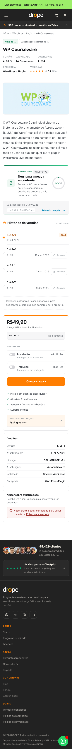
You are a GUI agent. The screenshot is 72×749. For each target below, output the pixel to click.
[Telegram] (15, 615)
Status (7, 632)
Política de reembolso (15, 715)
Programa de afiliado (14, 638)
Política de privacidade (16, 721)
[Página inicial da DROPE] (36, 15)
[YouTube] (33, 615)
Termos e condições (14, 709)
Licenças (8, 644)
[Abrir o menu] (6, 15)
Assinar (60, 255)
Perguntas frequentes (15, 658)
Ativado (9, 41)
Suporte (7, 670)
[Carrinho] (56, 15)
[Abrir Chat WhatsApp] (63, 741)
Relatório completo (52, 210)
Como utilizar (10, 664)
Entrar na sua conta (37, 514)
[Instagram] (24, 615)
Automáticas (54, 467)
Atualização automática (33, 41)
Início (6, 33)
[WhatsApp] (6, 615)
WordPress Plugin (22, 33)
